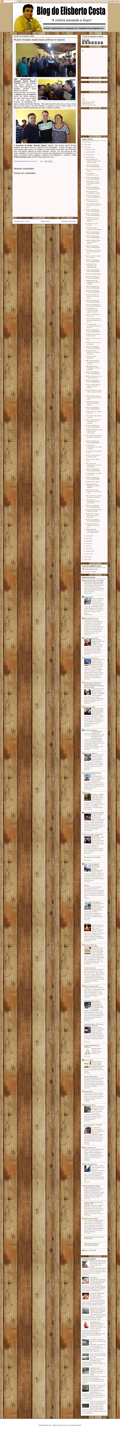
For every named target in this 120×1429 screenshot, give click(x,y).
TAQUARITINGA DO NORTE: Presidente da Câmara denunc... (93, 161)
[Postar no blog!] (46, 161)
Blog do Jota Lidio (90, 1250)
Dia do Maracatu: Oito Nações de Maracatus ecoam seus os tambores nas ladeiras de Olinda (97, 928)
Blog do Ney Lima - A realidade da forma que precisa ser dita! (94, 581)
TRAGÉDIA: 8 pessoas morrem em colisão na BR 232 (97, 1341)
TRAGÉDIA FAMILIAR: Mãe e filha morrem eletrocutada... (94, 431)
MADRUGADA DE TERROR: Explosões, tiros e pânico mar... (93, 531)
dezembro (89, 149)
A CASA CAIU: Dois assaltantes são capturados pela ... (92, 265)
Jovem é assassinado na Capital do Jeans (93, 456)
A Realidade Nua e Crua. (92, 1001)
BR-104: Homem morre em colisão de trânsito (94, 377)
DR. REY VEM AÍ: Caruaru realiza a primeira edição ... (94, 392)
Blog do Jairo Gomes (91, 658)
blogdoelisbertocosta (91, 569)
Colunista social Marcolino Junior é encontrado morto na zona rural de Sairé (98, 1403)
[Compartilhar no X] (48, 161)
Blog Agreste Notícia (90, 730)
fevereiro (89, 551)
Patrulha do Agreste (90, 753)
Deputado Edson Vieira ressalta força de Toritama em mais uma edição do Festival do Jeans (97, 840)
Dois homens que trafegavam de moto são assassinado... (93, 465)
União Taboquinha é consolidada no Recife (93, 192)
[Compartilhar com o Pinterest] (52, 161)
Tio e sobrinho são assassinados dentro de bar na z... (93, 326)
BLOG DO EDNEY (89, 707)
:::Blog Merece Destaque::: (92, 902)
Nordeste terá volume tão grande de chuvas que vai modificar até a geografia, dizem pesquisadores (97, 1310)
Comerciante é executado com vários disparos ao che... (93, 251)
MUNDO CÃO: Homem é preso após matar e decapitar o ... (93, 515)
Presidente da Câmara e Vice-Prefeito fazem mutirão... (93, 403)
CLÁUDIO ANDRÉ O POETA (92, 773)
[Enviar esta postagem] (41, 161)
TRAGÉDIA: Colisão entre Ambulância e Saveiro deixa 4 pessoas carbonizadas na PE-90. (97, 1388)
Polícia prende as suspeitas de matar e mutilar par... (94, 496)
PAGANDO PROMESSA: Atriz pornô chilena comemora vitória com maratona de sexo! (97, 1296)
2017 (86, 142)
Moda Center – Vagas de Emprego (93, 583)
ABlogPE (87, 923)
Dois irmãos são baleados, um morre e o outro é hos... (93, 205)
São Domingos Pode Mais (92, 857)
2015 (86, 147)
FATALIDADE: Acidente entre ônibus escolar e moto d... (93, 183)
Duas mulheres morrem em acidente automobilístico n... (94, 437)
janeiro (88, 554)
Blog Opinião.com (90, 1147)
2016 (86, 144)
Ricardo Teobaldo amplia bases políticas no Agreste (93, 242)
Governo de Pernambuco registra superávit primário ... (93, 386)
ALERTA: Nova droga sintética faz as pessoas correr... (93, 491)
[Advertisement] (94, 63)
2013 (86, 559)
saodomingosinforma (91, 638)
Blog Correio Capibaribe (92, 864)
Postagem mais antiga (68, 221)
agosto (88, 536)
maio (87, 543)
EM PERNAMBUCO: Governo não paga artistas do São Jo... (92, 310)
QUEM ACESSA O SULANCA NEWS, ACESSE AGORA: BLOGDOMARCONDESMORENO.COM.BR (97, 1065)
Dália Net (87, 793)
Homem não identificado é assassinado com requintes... (93, 421)
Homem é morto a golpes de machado (93, 256)
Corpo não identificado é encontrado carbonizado (93, 305)
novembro (89, 152)
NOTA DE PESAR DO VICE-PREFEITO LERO (94, 510)
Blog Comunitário (89, 1105)
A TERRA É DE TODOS (92, 481)
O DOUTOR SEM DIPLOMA (91, 357)
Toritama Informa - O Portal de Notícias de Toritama (93, 1024)
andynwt (66, 1425)
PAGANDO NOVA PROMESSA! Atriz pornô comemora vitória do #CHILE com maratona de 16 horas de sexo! (97, 1325)
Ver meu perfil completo (89, 571)
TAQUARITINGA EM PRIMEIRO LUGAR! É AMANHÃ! (93, 368)
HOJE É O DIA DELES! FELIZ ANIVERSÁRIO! (93, 165)
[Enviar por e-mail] (44, 161)
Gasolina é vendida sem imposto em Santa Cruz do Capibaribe (98, 1108)
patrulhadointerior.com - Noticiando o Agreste (92, 1244)
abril (87, 546)
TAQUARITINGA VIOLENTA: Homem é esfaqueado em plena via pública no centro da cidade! (97, 1371)
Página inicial (45, 221)
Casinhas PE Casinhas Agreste (94, 812)
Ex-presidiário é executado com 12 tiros (93, 474)
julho (87, 538)
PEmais (86, 885)
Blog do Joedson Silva (91, 986)
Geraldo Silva (88, 1091)
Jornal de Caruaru (90, 968)
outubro (88, 154)
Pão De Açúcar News (90, 1076)
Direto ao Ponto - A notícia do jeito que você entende (93, 834)
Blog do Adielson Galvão (92, 1185)
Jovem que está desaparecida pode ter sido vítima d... (93, 501)
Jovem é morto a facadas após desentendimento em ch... (93, 320)
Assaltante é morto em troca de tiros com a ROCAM (92, 219)
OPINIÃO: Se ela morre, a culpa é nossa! (93, 335)
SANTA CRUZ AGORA (91, 1218)
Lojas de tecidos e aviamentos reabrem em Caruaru (98, 1028)
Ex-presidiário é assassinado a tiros (92, 174)
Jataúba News (88, 597)
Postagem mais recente (21, 221)
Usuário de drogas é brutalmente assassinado (94, 228)
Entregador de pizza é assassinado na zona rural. (92, 525)
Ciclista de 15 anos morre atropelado (93, 343)
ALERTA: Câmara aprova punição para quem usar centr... (93, 397)
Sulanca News (88, 1060)
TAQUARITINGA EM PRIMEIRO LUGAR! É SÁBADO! (93, 282)
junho (88, 541)
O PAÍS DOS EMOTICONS (93, 274)
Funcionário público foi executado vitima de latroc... (92, 296)
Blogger (79, 1425)
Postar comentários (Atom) (47, 227)
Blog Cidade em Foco (91, 618)
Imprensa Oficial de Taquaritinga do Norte (91, 945)
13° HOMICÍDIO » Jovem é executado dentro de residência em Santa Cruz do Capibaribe (97, 1131)
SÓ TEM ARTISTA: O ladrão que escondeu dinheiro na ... (92, 352)
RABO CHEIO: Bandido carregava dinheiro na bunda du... (93, 362)
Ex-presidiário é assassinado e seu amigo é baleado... (94, 447)
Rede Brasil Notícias (90, 1164)
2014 (86, 557)
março (88, 548)
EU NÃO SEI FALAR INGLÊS (91, 224)
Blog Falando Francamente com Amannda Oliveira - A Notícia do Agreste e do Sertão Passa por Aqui (94, 685)
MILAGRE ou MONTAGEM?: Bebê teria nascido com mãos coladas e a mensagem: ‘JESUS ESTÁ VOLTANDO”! (98, 1281)
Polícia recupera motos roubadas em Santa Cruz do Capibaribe (97, 756)
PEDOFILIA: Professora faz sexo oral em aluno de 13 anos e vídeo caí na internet (98, 1264)
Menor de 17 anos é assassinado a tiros (92, 200)
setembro (89, 157)
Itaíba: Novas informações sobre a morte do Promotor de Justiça (98, 1355)
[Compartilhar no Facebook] (50, 161)
